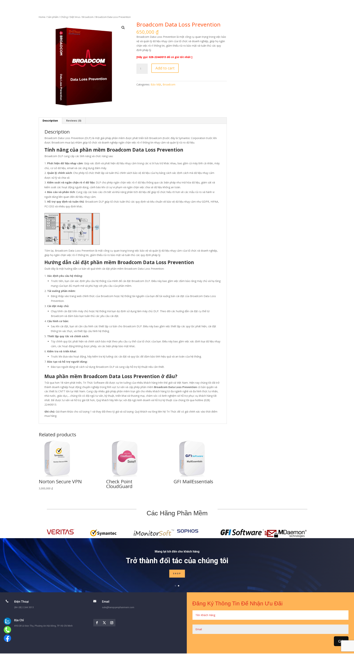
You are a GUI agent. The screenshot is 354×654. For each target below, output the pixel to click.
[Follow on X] (104, 622)
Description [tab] (50, 120)
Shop (177, 574)
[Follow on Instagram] (111, 622)
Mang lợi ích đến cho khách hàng (177, 551)
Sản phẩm (52, 17)
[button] (123, 27)
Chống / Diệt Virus (70, 17)
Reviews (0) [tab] (73, 120)
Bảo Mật (156, 84)
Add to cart (165, 68)
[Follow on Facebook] (97, 622)
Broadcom (87, 17)
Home (42, 17)
